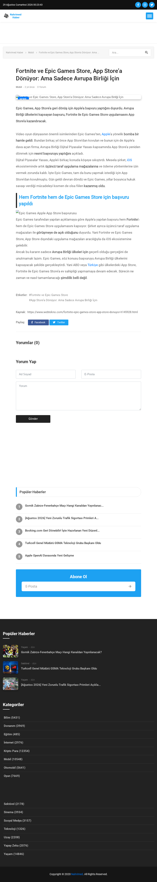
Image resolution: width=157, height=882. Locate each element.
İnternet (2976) (13, 742)
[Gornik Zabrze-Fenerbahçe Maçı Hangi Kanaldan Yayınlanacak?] (10, 651)
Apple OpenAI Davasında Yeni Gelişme (49, 555)
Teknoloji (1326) (14, 829)
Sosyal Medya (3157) (17, 820)
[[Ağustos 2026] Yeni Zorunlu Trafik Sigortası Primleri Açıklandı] (10, 684)
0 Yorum (41, 87)
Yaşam (24, 647)
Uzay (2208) (12, 837)
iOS (129, 160)
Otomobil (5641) (14, 767)
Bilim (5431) (12, 717)
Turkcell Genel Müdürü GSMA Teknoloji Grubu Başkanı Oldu (63, 543)
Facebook (39, 322)
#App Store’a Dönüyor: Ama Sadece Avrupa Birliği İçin (63, 300)
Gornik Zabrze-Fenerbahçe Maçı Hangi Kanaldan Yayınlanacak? (61, 652)
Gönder (33, 418)
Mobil (31, 52)
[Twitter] (152, 5)
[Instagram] (145, 5)
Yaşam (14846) (14, 854)
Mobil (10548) (13, 759)
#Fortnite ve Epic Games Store (48, 295)
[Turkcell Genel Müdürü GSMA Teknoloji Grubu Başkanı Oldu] (10, 667)
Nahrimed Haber (14, 52)
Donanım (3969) (14, 726)
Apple (106, 134)
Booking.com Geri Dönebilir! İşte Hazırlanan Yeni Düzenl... (62, 530)
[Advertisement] (78, 33)
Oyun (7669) (12, 776)
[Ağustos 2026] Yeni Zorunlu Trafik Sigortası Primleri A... (62, 518)
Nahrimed (77, 874)
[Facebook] (138, 5)
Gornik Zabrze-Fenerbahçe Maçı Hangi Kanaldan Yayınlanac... (64, 505)
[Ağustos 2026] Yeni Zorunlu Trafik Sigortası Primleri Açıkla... (61, 685)
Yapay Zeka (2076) (16, 845)
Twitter (61, 322)
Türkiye (92, 265)
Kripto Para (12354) (16, 751)
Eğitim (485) (12, 734)
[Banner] (78, 453)
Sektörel (25, 663)
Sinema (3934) (13, 812)
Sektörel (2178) (14, 804)
